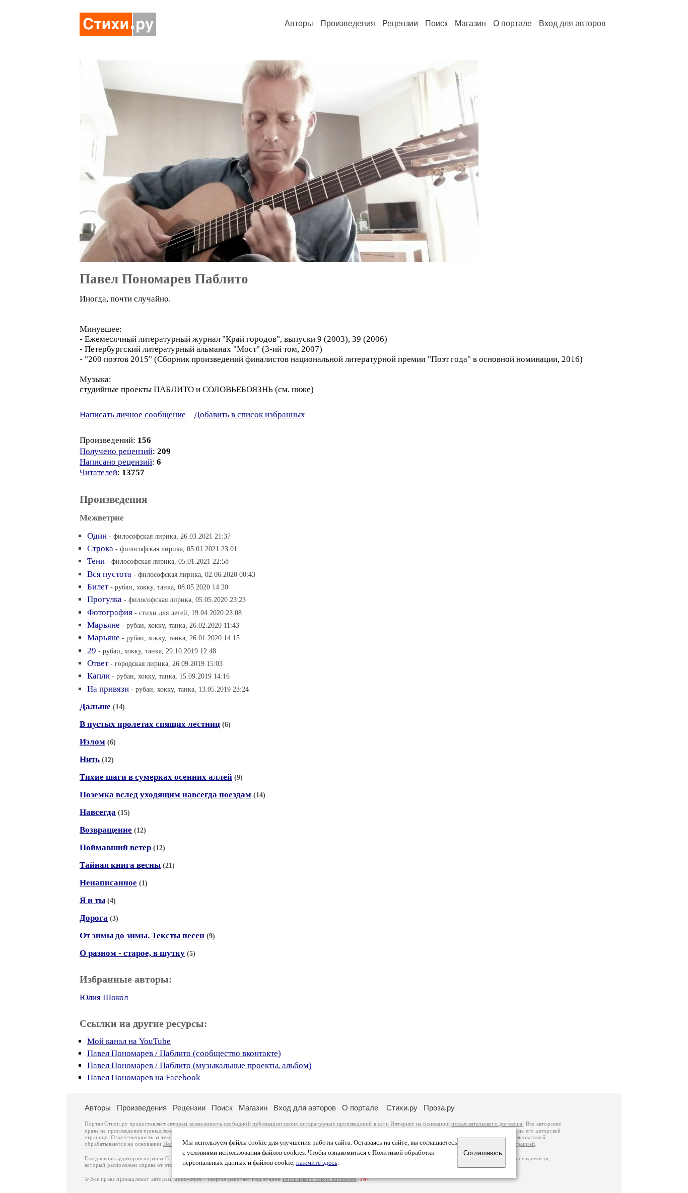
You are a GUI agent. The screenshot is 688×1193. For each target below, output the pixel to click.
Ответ (97, 663)
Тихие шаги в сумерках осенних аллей (156, 777)
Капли (98, 676)
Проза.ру (439, 1107)
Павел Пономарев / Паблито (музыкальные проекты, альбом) (199, 1065)
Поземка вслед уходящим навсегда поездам (165, 794)
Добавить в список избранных (249, 414)
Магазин (470, 23)
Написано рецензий (116, 462)
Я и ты (92, 900)
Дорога (94, 918)
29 (91, 650)
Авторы (299, 23)
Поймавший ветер (115, 847)
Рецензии (400, 23)
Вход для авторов (572, 23)
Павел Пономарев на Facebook (143, 1077)
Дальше (95, 706)
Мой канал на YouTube (129, 1041)
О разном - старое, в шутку (132, 953)
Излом (92, 742)
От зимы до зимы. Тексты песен (142, 935)
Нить (90, 759)
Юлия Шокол (104, 997)
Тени (96, 561)
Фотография (109, 612)
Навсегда (98, 812)
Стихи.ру (402, 1107)
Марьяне (103, 625)
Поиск (436, 23)
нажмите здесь (316, 1162)
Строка (100, 548)
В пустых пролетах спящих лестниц (150, 724)
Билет (97, 586)
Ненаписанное (108, 882)
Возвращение (106, 830)
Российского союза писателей (320, 1179)
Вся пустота (109, 574)
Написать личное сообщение (133, 414)
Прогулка (104, 599)
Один (97, 536)
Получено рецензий (116, 451)
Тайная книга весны (120, 865)
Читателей (98, 472)
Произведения (347, 23)
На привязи (108, 689)
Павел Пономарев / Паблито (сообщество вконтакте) (184, 1053)
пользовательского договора (486, 1124)
